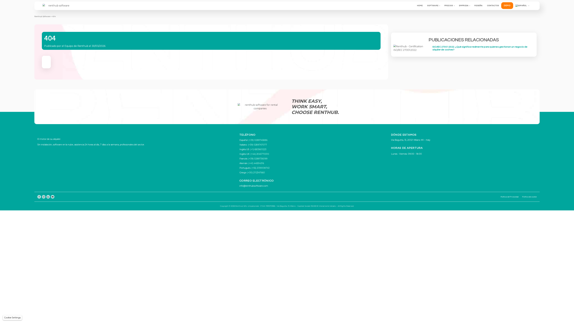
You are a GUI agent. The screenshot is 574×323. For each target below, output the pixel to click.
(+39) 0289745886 (257, 140)
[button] (12, 317)
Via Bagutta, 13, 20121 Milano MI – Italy (410, 140)
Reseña (478, 6)
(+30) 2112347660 (256, 172)
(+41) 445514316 (256, 163)
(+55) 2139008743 (260, 168)
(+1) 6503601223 (258, 149)
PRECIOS (448, 6)
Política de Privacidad (510, 197)
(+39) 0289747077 (257, 144)
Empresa (463, 6)
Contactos (493, 6)
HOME (420, 6)
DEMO (507, 5)
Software (432, 6)
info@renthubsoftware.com (253, 186)
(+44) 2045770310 (259, 154)
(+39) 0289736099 (257, 158)
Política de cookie (529, 197)
